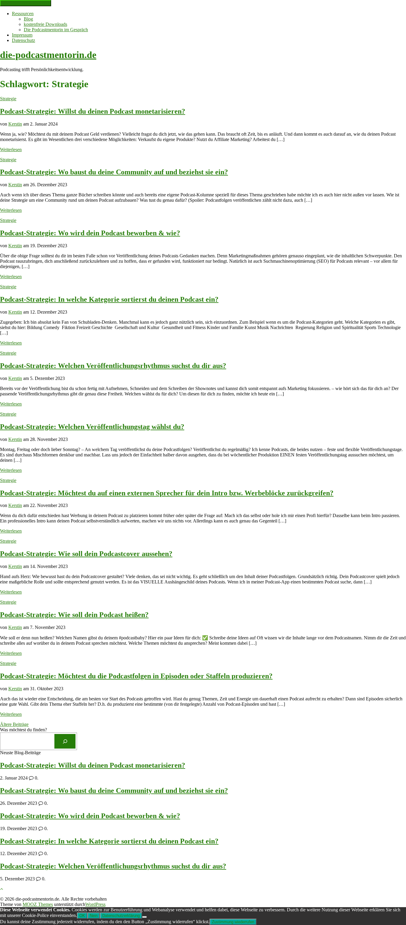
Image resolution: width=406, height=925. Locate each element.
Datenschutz (23, 40)
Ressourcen (23, 13)
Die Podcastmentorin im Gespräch (56, 29)
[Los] (64, 741)
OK (82, 915)
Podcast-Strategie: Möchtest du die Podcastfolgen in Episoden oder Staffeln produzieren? (136, 676)
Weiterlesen (11, 149)
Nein (93, 915)
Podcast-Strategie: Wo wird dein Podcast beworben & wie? (90, 233)
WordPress (95, 904)
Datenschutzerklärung (121, 915)
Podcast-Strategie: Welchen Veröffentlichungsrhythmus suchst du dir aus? (113, 366)
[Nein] (144, 917)
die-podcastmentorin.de (48, 54)
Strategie (8, 98)
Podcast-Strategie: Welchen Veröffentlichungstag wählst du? (92, 427)
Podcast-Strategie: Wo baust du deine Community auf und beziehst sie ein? (114, 172)
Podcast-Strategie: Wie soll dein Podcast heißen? (74, 615)
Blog (28, 18)
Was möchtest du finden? (23, 729)
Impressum (22, 34)
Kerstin (15, 123)
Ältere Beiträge (14, 724)
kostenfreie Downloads (45, 24)
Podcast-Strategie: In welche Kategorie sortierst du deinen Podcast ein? (109, 299)
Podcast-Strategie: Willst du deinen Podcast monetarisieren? (92, 111)
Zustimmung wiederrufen (233, 922)
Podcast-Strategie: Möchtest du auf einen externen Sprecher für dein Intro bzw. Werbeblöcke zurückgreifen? (166, 493)
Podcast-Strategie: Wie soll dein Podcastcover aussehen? (86, 554)
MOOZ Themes (38, 904)
